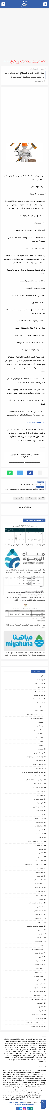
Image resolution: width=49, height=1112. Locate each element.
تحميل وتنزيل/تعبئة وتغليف (34, 865)
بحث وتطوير (39, 915)
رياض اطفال (39, 972)
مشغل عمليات (38, 988)
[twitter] (20, 1108)
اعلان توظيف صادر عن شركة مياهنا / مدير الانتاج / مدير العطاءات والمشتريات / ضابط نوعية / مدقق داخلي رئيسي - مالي (24, 654)
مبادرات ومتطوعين (37, 999)
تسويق (41, 707)
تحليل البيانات (38, 957)
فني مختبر (40, 876)
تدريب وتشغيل (38, 942)
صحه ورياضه (39, 961)
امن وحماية (39, 891)
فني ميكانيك (39, 818)
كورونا (41, 1011)
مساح (41, 945)
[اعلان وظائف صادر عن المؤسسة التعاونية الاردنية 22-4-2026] (25, 613)
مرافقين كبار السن (37, 1015)
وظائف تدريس (38, 753)
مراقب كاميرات (38, 1019)
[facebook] (17, 1108)
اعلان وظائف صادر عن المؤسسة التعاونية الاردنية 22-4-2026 (25, 626)
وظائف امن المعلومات (36, 903)
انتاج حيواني (39, 1003)
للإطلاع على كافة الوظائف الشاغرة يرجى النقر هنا (24, 456)
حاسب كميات (39, 968)
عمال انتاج (40, 795)
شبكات (40, 922)
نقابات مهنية (39, 884)
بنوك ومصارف (38, 799)
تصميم (41, 745)
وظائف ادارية (39, 691)
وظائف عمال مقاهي (37, 1026)
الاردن (42, 69)
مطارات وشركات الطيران (35, 992)
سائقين (40, 749)
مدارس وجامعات (38, 768)
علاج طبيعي (39, 984)
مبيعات (40, 687)
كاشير (41, 830)
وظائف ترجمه (39, 953)
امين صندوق (39, 872)
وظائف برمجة (39, 726)
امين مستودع (39, 741)
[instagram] (24, 1108)
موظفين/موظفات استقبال (34, 780)
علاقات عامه (39, 861)
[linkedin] (28, 1108)
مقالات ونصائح (38, 911)
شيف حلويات (39, 938)
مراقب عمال (39, 934)
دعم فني (40, 857)
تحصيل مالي (39, 918)
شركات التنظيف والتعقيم (35, 926)
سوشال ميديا (38, 784)
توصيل (41, 849)
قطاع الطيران (38, 976)
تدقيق (41, 853)
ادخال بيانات (39, 734)
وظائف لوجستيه (38, 788)
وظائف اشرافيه (38, 776)
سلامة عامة (39, 822)
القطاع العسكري (37, 868)
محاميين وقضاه (38, 930)
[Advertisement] (24, 34)
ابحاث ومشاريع (38, 807)
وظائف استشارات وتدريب (35, 841)
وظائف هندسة (38, 680)
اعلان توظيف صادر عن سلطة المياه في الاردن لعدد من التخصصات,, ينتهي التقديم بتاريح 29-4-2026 (25, 599)
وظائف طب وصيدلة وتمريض (34, 757)
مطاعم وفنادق (38, 730)
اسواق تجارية (39, 761)
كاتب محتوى (39, 845)
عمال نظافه (39, 811)
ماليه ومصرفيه (38, 880)
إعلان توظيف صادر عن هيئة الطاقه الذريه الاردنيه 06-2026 (24, 545)
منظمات (40, 838)
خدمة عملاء (39, 703)
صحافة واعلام (38, 995)
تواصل (41, 1007)
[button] (30, 473)
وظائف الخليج (38, 695)
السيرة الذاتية (34, 69)
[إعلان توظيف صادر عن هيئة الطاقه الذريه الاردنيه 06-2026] (25, 533)
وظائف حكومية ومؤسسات (34, 714)
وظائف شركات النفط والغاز (34, 1022)
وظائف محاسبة (38, 699)
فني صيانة (18, 498)
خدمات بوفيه (39, 907)
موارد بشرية (39, 738)
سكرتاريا (40, 722)
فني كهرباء (39, 834)
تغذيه (41, 899)
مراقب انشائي (38, 965)
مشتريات (40, 791)
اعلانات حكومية (38, 711)
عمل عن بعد (39, 895)
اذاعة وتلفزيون (38, 826)
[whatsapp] (31, 1108)
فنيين (41, 814)
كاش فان (40, 980)
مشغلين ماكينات (37, 949)
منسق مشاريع (38, 888)
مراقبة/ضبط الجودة (37, 764)
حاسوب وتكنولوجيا (37, 718)
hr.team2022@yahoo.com (35, 422)
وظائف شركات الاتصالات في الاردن (32, 772)
